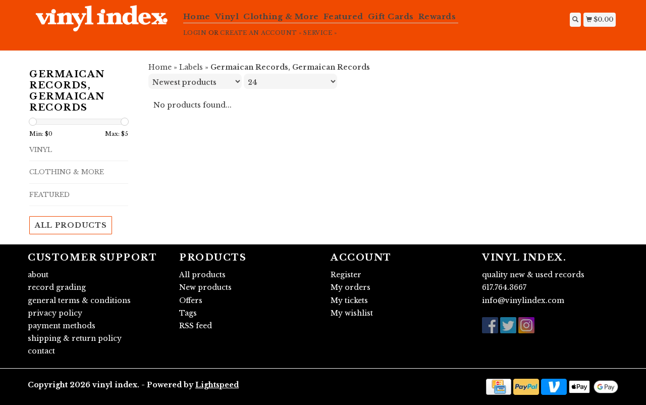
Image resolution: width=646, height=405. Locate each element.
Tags (188, 313)
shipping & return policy (75, 338)
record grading (57, 287)
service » (320, 32)
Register (346, 274)
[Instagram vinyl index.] (526, 325)
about (38, 274)
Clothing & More (281, 16)
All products (70, 225)
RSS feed (195, 325)
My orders (350, 287)
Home (196, 16)
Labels (191, 67)
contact (41, 351)
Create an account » (260, 32)
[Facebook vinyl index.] (490, 325)
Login (195, 32)
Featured (343, 16)
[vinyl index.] (101, 23)
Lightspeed (217, 384)
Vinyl (227, 16)
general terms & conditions (79, 300)
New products (205, 287)
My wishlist (352, 313)
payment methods (61, 325)
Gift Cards (391, 16)
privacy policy (55, 313)
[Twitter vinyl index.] (508, 325)
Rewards (437, 16)
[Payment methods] (498, 385)
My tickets (349, 300)
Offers (190, 300)
